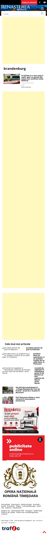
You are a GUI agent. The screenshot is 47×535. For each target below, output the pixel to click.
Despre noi (5, 511)
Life (2, 508)
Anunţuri (28, 511)
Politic (18, 506)
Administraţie (26, 504)
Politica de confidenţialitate (27, 512)
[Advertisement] (23, 40)
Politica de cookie (8, 512)
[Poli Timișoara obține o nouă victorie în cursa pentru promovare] (7, 403)
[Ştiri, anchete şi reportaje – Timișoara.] (15, 10)
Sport (39, 506)
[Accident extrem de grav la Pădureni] (13, 349)
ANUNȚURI (17, 508)
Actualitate (5, 504)
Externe (8, 508)
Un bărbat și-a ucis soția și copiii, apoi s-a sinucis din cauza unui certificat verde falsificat (32, 78)
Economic (11, 506)
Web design (4, 520)
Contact (4, 514)
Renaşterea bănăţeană (25, 520)
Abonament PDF (17, 511)
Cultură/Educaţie (29, 506)
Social (3, 506)
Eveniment (15, 504)
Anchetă (36, 504)
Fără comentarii (26, 87)
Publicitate (38, 511)
